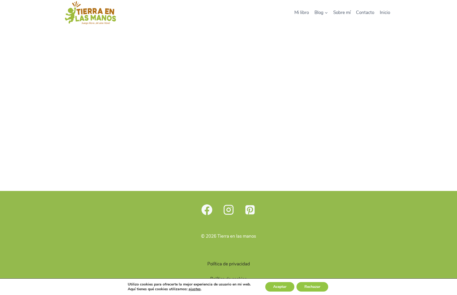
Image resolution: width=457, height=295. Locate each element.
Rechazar (312, 286)
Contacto (365, 13)
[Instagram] (228, 209)
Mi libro (301, 13)
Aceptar (279, 286)
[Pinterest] (250, 209)
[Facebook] (207, 209)
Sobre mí (342, 13)
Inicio (385, 13)
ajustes (195, 289)
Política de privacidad (228, 264)
